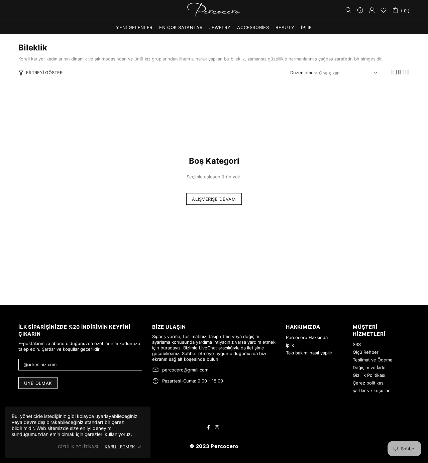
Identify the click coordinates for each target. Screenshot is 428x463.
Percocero (214, 10)
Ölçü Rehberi (366, 352)
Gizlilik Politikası (369, 375)
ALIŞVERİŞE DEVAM (214, 199)
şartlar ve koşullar (371, 390)
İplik (290, 345)
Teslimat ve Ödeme (373, 359)
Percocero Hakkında (307, 337)
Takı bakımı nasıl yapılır (309, 352)
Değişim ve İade (369, 367)
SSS (357, 344)
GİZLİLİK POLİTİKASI (78, 446)
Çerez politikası (369, 382)
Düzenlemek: (303, 72)
